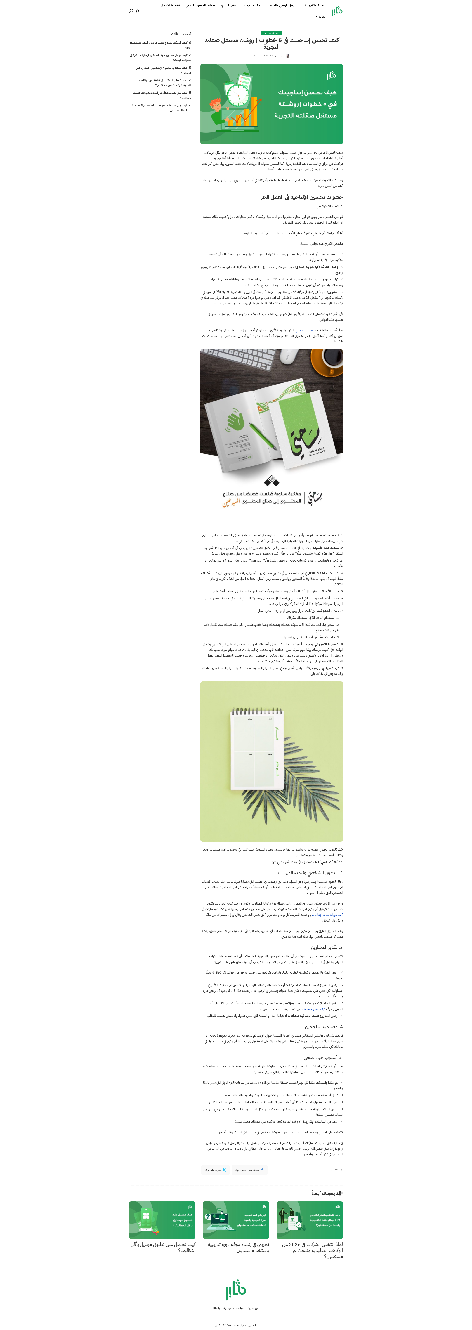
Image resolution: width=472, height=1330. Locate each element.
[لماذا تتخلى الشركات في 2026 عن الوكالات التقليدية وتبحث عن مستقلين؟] (310, 1220)
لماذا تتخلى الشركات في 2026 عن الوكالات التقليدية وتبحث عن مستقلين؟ (312, 1250)
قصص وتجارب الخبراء (271, 33)
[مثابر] (337, 11)
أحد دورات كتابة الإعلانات (327, 914)
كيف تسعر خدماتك (313, 1008)
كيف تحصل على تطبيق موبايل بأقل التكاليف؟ (163, 1247)
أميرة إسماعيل (279, 55)
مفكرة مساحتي (305, 330)
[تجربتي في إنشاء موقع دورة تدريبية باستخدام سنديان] (236, 1220)
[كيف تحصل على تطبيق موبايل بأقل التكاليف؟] (162, 1220)
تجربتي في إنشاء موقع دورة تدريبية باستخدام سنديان (238, 1247)
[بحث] (131, 11)
